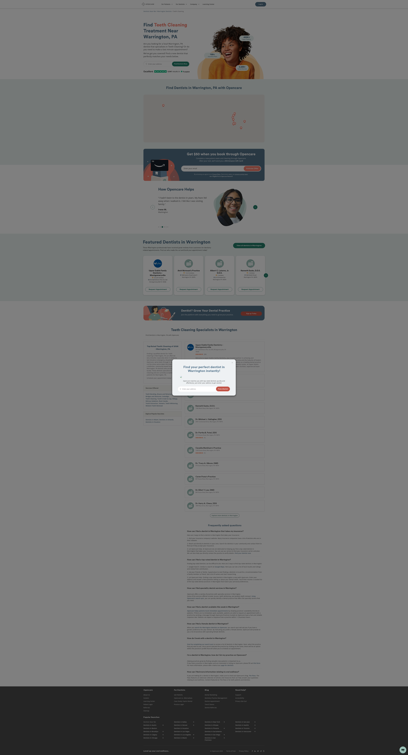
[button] (223, 389)
